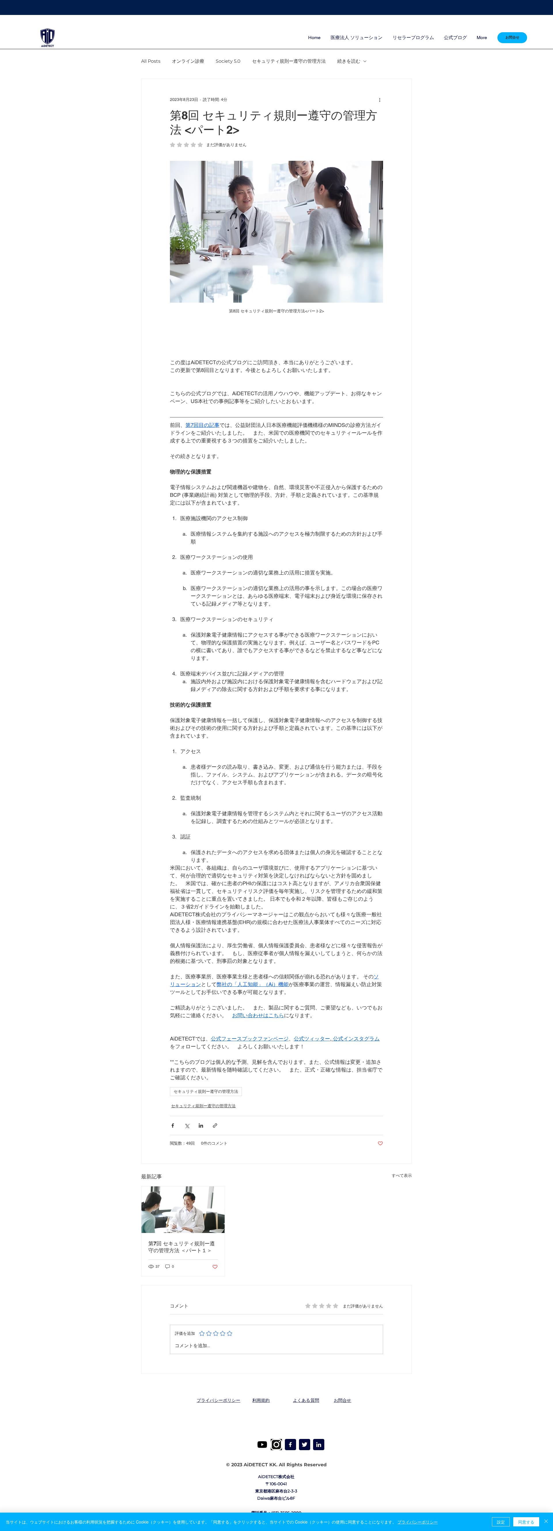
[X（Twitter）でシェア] (187, 1125)
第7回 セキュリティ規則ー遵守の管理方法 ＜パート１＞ (181, 1246)
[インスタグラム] (276, 1444)
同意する (526, 1522)
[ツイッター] (304, 1444)
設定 (501, 1522)
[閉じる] (546, 1521)
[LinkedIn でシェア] (201, 1125)
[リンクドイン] (318, 1444)
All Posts (150, 61)
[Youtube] (262, 1444)
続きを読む (348, 61)
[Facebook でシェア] (172, 1125)
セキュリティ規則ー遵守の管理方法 (289, 61)
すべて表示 (402, 1175)
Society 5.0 (228, 61)
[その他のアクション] (379, 99)
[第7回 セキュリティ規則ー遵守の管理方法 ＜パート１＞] (183, 1209)
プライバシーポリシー (417, 1522)
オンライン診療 (188, 61)
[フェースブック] (290, 1444)
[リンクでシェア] (215, 1125)
